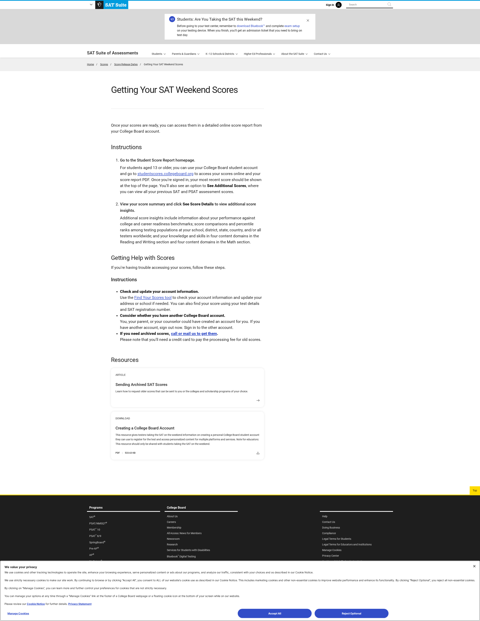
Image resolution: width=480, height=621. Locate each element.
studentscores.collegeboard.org (165, 173)
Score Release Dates (126, 64)
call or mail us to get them (194, 333)
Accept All (274, 613)
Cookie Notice (36, 603)
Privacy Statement (80, 603)
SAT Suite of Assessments (112, 53)
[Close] (474, 566)
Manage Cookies (18, 613)
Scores (104, 64)
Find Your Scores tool (153, 297)
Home (90, 64)
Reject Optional (351, 613)
